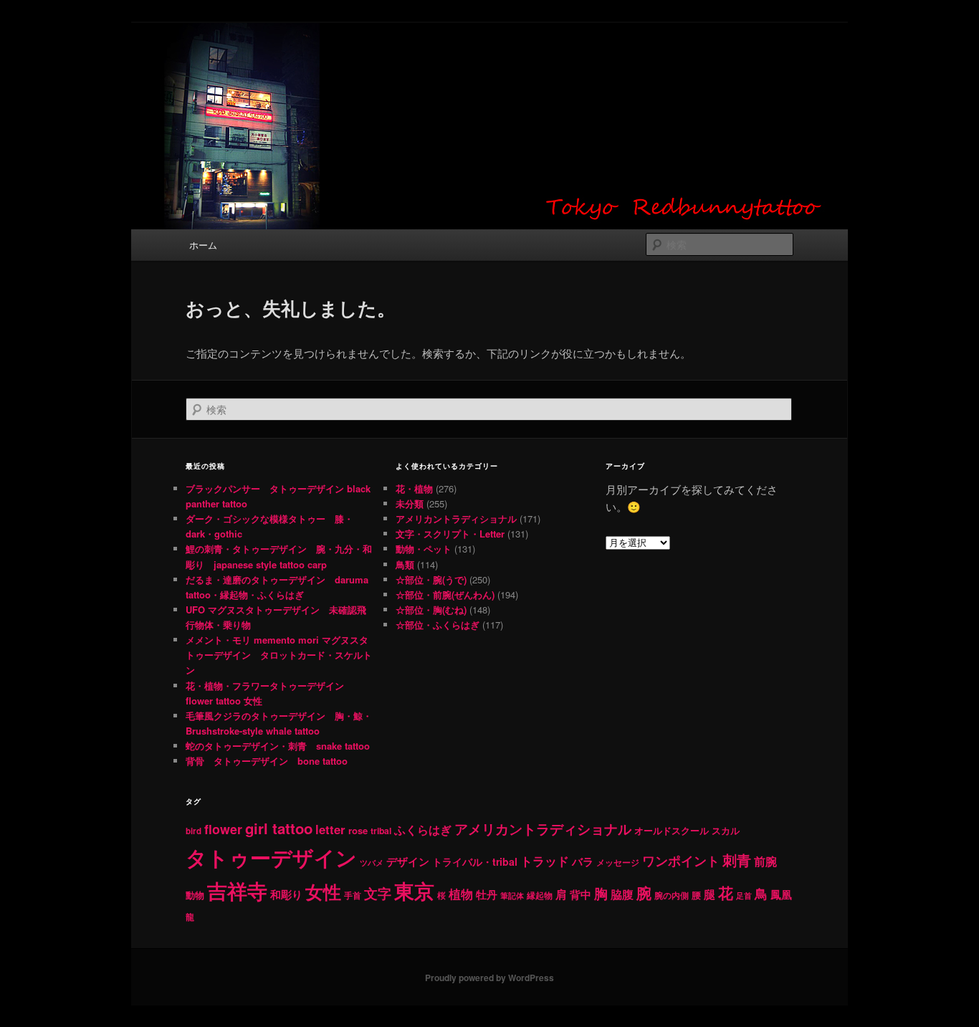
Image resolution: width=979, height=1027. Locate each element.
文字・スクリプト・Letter (450, 533)
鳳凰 (781, 894)
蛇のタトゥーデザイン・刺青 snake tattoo (278, 746)
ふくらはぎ (423, 830)
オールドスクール (671, 830)
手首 (352, 895)
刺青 (736, 859)
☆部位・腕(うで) (431, 579)
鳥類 (405, 564)
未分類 (410, 503)
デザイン (407, 861)
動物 (195, 895)
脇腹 (622, 894)
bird (193, 831)
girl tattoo (278, 828)
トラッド (544, 860)
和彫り (286, 894)
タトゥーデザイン (271, 857)
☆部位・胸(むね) (431, 609)
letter (330, 829)
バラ (582, 861)
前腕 (765, 861)
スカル (726, 830)
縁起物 (540, 895)
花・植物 (414, 488)
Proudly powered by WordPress (489, 977)
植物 (461, 893)
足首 (744, 895)
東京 (414, 890)
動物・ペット (424, 548)
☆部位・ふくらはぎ (437, 624)
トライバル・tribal (474, 861)
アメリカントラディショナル (456, 518)
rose (358, 830)
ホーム (203, 245)
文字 (377, 893)
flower (223, 829)
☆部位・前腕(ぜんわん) (445, 594)
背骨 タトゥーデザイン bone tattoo (267, 761)
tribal (381, 830)
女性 (323, 891)
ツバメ (371, 862)
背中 (580, 894)
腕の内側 (671, 895)
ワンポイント (681, 860)
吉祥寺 (237, 890)
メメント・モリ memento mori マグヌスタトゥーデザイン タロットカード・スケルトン (279, 655)
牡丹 (486, 894)
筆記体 (512, 895)
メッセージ (617, 862)
